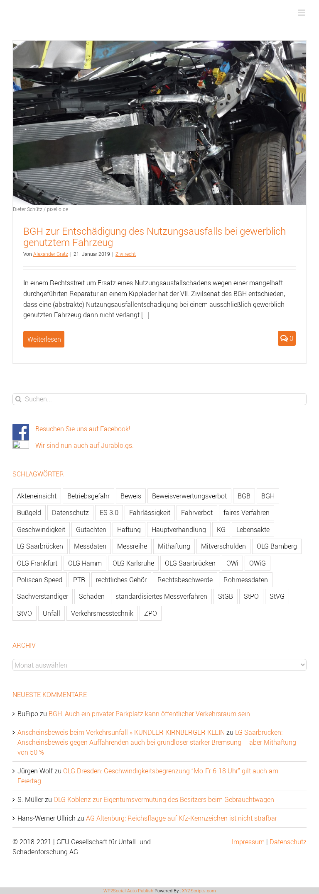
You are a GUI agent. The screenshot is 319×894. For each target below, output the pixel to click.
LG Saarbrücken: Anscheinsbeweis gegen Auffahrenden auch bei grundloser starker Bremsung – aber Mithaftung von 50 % (156, 742)
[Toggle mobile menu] (302, 12)
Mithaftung (174, 546)
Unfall (51, 613)
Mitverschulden (223, 546)
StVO (24, 613)
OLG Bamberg (277, 546)
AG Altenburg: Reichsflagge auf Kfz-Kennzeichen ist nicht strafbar (181, 818)
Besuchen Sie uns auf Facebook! (82, 428)
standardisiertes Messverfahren (161, 596)
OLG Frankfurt (37, 563)
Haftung (129, 529)
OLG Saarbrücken (190, 563)
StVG (277, 596)
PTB (79, 579)
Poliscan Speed (39, 579)
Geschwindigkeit (41, 529)
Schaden (92, 596)
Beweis (130, 495)
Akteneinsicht (36, 495)
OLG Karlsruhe (133, 563)
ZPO (150, 613)
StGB (225, 596)
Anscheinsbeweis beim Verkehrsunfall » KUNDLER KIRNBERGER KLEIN (121, 732)
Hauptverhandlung (179, 529)
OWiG (257, 563)
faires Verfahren (246, 512)
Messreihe (132, 546)
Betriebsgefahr (88, 495)
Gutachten (91, 529)
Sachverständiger (42, 596)
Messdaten (90, 546)
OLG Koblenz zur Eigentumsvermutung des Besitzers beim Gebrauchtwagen (164, 799)
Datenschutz (70, 512)
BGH (268, 495)
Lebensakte (253, 529)
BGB (244, 495)
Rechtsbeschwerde (185, 579)
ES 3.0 (109, 512)
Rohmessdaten (245, 579)
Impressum (248, 841)
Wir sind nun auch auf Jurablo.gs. (84, 445)
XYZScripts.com (199, 890)
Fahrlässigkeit (149, 512)
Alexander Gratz (50, 253)
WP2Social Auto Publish (128, 890)
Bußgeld (29, 512)
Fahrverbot (197, 512)
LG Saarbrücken (40, 546)
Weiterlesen (44, 339)
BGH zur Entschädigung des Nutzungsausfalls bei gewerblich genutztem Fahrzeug (154, 236)
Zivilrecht (125, 253)
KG (221, 529)
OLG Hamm (85, 563)
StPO (251, 596)
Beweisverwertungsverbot (189, 495)
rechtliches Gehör (121, 579)
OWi (232, 563)
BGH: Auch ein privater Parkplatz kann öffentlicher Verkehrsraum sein (149, 713)
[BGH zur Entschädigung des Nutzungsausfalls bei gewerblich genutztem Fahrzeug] (159, 123)
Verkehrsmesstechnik (102, 613)
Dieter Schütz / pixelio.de (40, 209)
